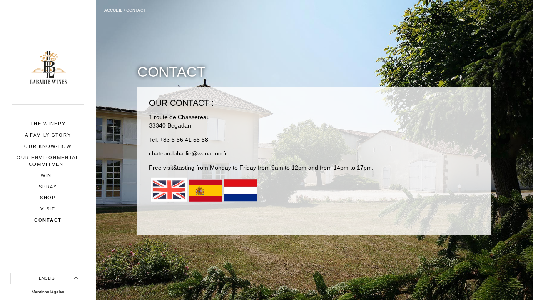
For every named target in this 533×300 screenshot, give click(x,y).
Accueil (113, 10)
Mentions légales (48, 292)
